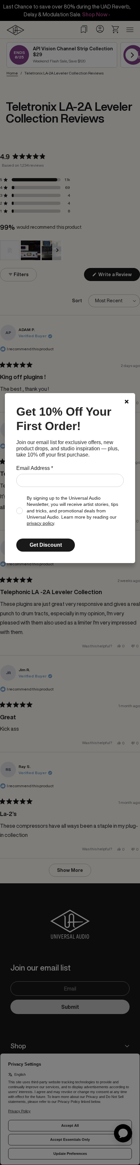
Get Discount (46, 545)
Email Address (34, 468)
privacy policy (40, 523)
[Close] (126, 401)
